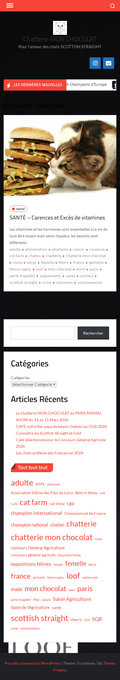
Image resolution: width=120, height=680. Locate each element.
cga (70, 503)
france (78, 262)
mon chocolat (59, 269)
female (58, 564)
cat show (57, 503)
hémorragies (55, 577)
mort (80, 269)
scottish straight (39, 618)
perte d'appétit (21, 599)
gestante (96, 262)
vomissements (90, 282)
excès (31, 262)
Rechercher (93, 333)
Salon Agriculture (72, 599)
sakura (46, 599)
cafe (102, 493)
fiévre (63, 262)
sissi (87, 619)
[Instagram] (95, 63)
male (16, 589)
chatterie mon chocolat (86, 255)
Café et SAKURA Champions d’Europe (67, 84)
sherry (76, 619)
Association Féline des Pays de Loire (42, 493)
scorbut (86, 275)
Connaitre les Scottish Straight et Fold (48, 433)
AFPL (40, 484)
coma (17, 262)
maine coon (90, 577)
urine (46, 282)
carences (97, 249)
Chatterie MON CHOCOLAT (60, 39)
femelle (47, 262)
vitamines (64, 282)
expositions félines (31, 564)
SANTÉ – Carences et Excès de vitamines (57, 217)
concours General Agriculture (38, 547)
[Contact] (108, 63)
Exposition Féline (69, 555)
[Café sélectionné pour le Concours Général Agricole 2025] (112, 84)
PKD (36, 599)
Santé (20, 209)
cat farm (33, 502)
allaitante (60, 249)
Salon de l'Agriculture (30, 607)
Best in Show (86, 493)
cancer (79, 249)
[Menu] (9, 5)
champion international (36, 513)
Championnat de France (85, 513)
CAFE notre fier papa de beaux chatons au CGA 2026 (61, 426)
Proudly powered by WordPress (32, 663)
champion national (29, 525)
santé (70, 275)
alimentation (36, 249)
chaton (35, 255)
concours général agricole (33, 555)
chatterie (53, 255)
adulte (14, 249)
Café (14, 504)
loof (39, 269)
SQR (97, 619)
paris (94, 269)
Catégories (20, 377)
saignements (50, 275)
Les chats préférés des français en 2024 (49, 452)
